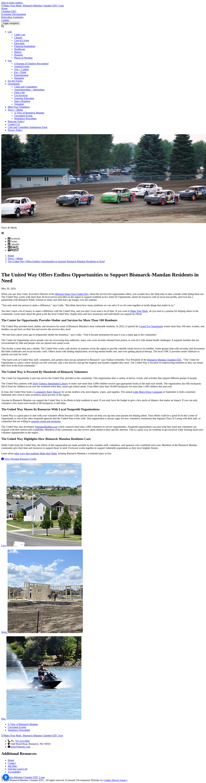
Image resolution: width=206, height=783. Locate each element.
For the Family (15, 81)
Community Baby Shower (47, 392)
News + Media (15, 109)
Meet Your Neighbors (19, 107)
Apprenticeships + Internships (29, 89)
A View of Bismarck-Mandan (29, 112)
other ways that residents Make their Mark (35, 453)
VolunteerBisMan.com (46, 426)
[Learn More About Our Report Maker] (3, 459)
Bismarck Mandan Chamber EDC (164, 359)
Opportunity (14, 83)
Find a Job (19, 92)
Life (10, 31)
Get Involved (21, 95)
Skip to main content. (12, 2)
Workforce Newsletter (25, 118)
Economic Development (13, 14)
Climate (18, 37)
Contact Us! (14, 124)
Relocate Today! (16, 121)
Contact (5, 20)
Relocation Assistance (12, 17)
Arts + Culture (21, 69)
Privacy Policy (15, 130)
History (18, 52)
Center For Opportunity (151, 326)
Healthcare (19, 49)
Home (4, 8)
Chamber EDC (9, 11)
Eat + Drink (20, 72)
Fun (10, 60)
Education (19, 43)
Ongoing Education (24, 98)
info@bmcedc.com (20, 746)
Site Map (12, 766)
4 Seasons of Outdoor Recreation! (31, 63)
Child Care (19, 34)
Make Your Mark (139, 311)
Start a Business (22, 101)
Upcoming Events (23, 115)
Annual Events (21, 66)
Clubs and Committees (25, 86)
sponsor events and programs (46, 421)
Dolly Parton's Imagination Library (50, 383)
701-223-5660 (22, 741)
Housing (18, 55)
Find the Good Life (17, 769)
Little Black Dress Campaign (147, 392)
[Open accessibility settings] (6, 777)
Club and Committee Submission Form (27, 127)
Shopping (19, 78)
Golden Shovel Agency (115, 780)
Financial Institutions (24, 46)
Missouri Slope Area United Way (72, 294)
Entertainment (21, 75)
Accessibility (14, 771)
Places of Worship (23, 57)
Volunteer (19, 104)
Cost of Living (21, 40)
